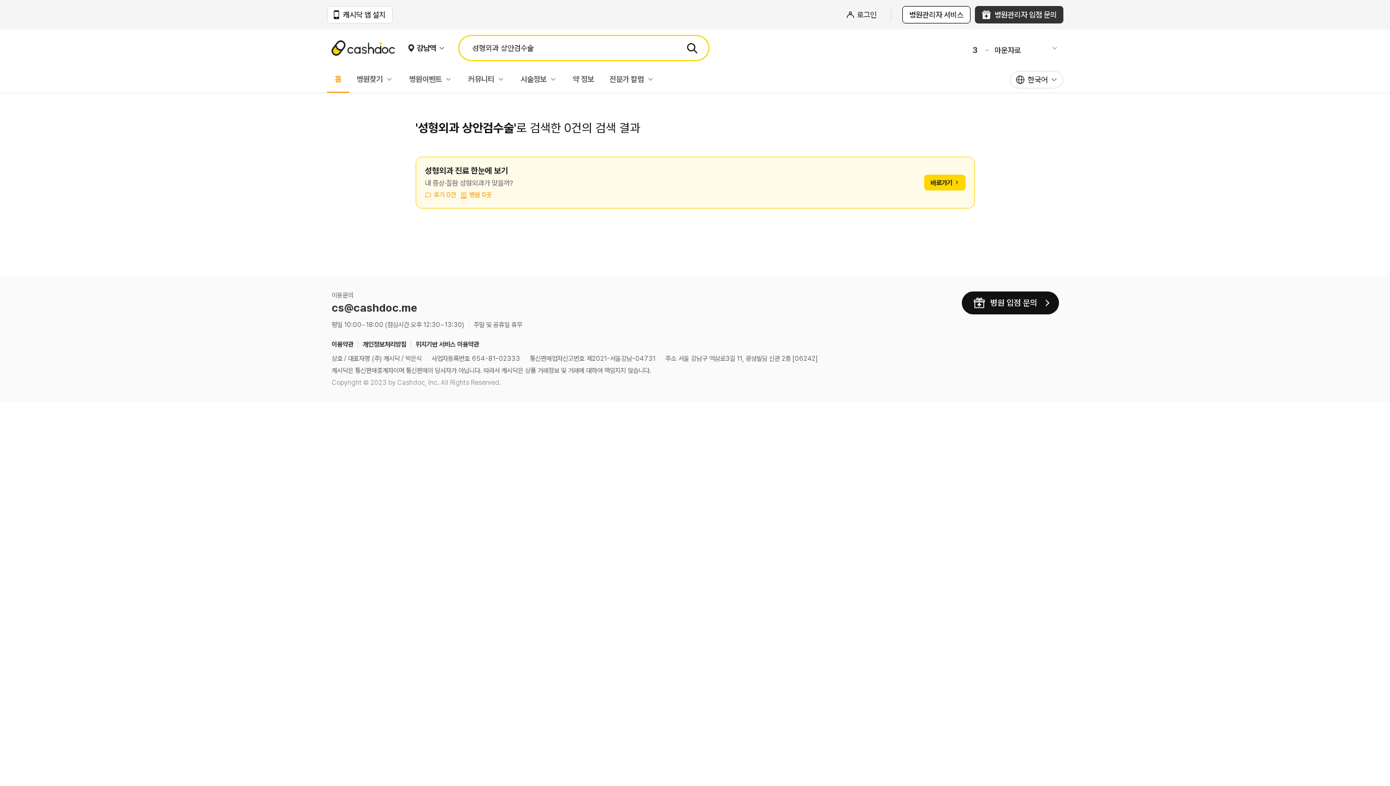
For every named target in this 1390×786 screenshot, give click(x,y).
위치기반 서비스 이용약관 (447, 344)
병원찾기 (370, 79)
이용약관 (342, 344)
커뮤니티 (481, 79)
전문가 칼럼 (627, 79)
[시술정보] (556, 79)
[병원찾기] (392, 79)
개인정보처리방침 (384, 344)
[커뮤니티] (503, 79)
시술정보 (533, 79)
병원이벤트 (425, 79)
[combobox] (1036, 79)
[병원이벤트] (451, 79)
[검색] (692, 48)
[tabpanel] (695, 189)
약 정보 (583, 79)
